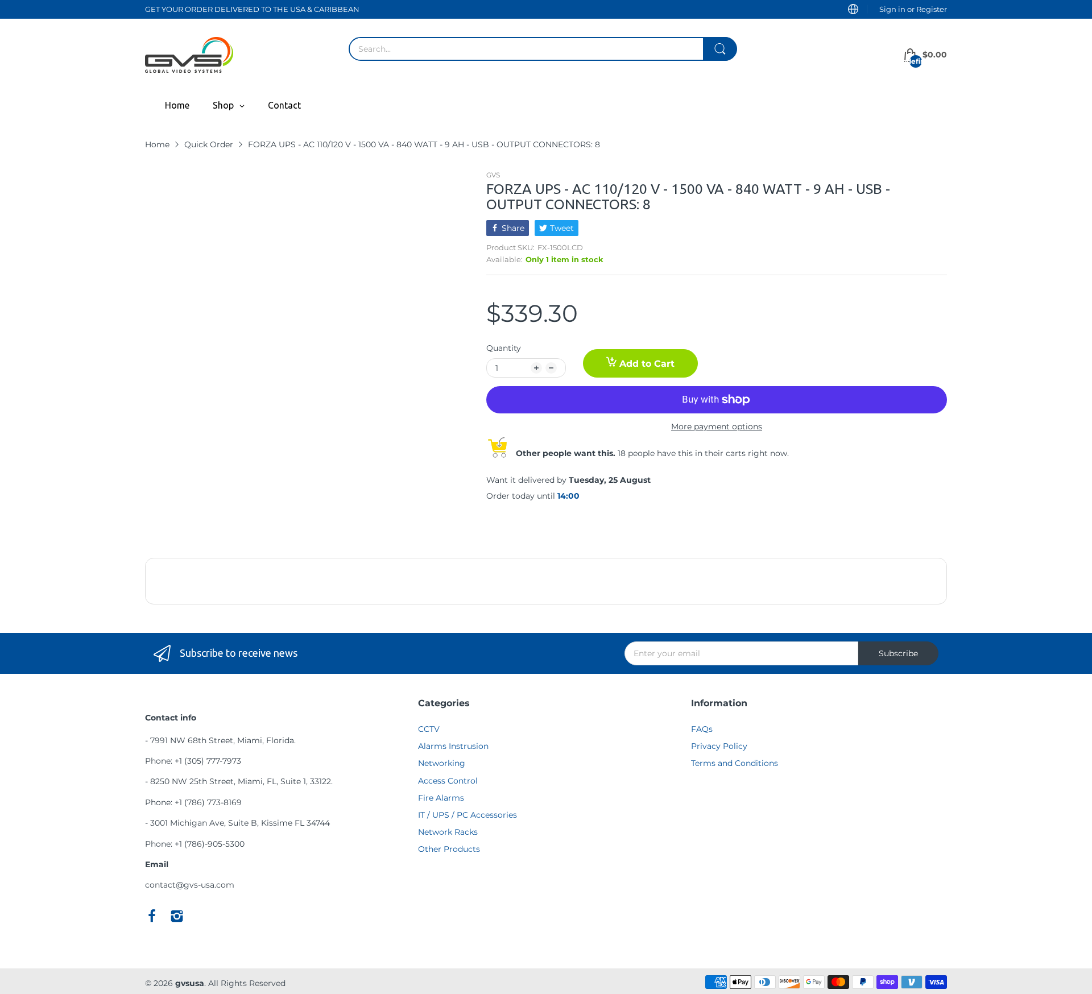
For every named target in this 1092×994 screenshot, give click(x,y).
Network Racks (448, 832)
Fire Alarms (441, 798)
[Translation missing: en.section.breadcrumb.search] (720, 49)
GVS (493, 175)
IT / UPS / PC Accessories (467, 815)
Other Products (449, 849)
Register (931, 9)
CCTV (429, 729)
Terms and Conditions (734, 763)
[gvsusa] (189, 55)
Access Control (448, 781)
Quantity (503, 348)
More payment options (716, 426)
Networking (441, 763)
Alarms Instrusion (453, 746)
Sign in (893, 9)
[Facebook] (152, 917)
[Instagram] (177, 917)
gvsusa (189, 983)
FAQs (702, 729)
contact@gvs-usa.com (189, 885)
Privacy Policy (719, 746)
